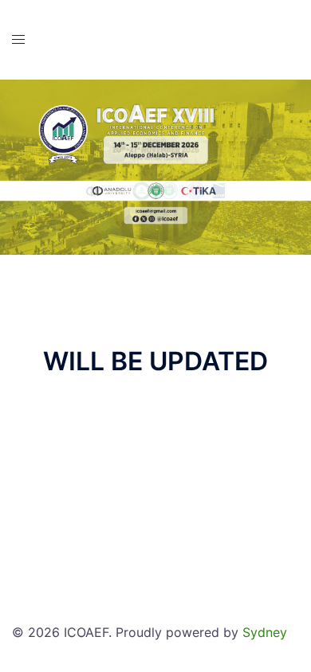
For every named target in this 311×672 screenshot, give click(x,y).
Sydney (264, 632)
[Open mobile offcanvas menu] (18, 39)
